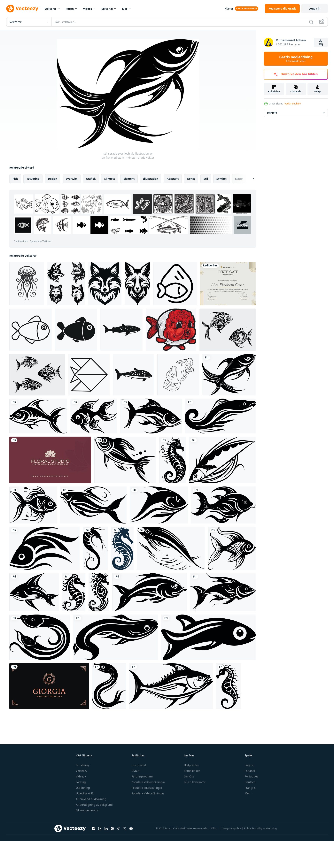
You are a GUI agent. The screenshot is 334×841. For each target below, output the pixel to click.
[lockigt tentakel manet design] (26, 283)
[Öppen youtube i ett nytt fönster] (131, 828)
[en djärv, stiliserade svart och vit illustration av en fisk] (93, 416)
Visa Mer (242, 225)
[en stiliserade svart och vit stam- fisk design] (151, 416)
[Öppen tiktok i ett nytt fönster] (118, 828)
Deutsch (250, 782)
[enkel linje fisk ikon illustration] (30, 330)
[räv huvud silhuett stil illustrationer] (66, 283)
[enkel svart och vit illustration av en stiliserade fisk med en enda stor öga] (208, 637)
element (129, 178)
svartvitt (71, 178)
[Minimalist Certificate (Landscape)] (228, 283)
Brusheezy (82, 765)
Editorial (107, 9)
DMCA (135, 771)
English (249, 765)
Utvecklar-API (84, 793)
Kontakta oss (192, 771)
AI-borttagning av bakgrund (94, 805)
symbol (221, 178)
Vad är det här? (292, 103)
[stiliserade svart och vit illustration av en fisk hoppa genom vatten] (171, 548)
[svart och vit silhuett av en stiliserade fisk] (223, 592)
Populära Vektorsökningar (148, 782)
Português (251, 776)
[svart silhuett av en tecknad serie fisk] (76, 330)
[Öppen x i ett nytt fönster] (124, 828)
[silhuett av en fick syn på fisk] (133, 374)
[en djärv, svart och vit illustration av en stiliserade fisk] (38, 416)
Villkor (214, 828)
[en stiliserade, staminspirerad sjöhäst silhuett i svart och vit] (99, 592)
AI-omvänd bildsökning (91, 799)
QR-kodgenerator (87, 810)
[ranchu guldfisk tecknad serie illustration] (171, 330)
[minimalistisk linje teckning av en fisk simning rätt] (89, 374)
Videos (87, 9)
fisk (15, 178)
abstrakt (173, 178)
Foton (70, 9)
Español (250, 771)
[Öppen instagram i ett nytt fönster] (99, 828)
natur (239, 178)
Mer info (272, 112)
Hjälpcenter (191, 765)
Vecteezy (81, 771)
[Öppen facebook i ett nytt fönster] (93, 828)
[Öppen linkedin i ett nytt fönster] (106, 828)
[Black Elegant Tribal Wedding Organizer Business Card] (49, 686)
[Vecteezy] (22, 8)
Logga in (314, 8)
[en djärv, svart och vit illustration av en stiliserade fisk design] (44, 548)
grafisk (91, 178)
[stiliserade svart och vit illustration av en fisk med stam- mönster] (229, 374)
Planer (229, 8)
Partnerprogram (142, 776)
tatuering (33, 178)
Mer (124, 9)
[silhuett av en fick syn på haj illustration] (121, 330)
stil (206, 178)
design (52, 178)
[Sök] (311, 21)
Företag (81, 782)
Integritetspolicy (231, 828)
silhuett (109, 178)
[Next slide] (250, 178)
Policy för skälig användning (260, 828)
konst (191, 178)
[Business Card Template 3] (50, 460)
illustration (150, 178)
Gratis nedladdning (296, 59)
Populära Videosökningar (147, 793)
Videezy (81, 776)
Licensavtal (138, 765)
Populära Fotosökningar (146, 788)
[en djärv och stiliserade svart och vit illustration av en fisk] (149, 592)
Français (250, 788)
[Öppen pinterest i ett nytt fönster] (112, 828)
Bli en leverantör (195, 782)
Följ (321, 44)
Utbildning (83, 788)
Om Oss (189, 776)
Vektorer (50, 9)
